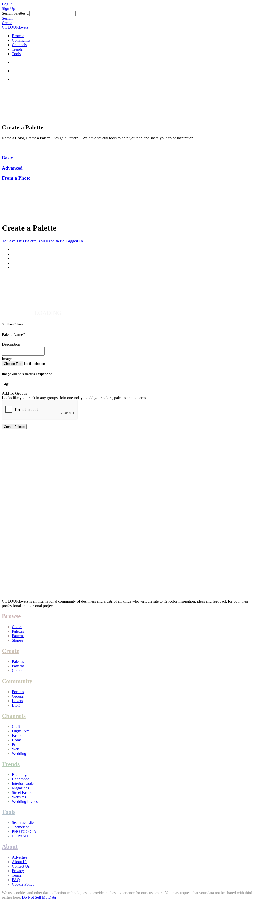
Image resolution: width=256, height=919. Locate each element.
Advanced (12, 168)
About (10, 846)
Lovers (17, 701)
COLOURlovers (15, 27)
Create (7, 23)
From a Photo (16, 178)
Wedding (19, 753)
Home (17, 740)
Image (7, 359)
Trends (17, 49)
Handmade (20, 779)
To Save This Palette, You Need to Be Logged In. (43, 241)
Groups (18, 696)
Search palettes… (16, 13)
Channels (19, 45)
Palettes (18, 631)
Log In (7, 4)
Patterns (18, 636)
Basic (7, 157)
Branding (19, 774)
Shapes (17, 640)
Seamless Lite (23, 822)
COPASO (20, 836)
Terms (17, 875)
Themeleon (21, 827)
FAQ (16, 880)
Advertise (19, 857)
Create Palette (14, 427)
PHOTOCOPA (24, 831)
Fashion (18, 735)
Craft (16, 726)
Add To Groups (14, 393)
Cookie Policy (23, 884)
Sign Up (8, 8)
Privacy (18, 871)
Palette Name (13, 334)
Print (16, 744)
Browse (18, 36)
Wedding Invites (25, 801)
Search (7, 18)
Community (21, 40)
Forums (18, 692)
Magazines (20, 788)
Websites (19, 797)
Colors (17, 627)
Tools (16, 54)
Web (15, 749)
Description (11, 344)
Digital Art (20, 731)
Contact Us (21, 866)
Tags (6, 383)
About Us (20, 862)
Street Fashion (23, 792)
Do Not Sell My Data (39, 897)
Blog (16, 705)
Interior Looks (23, 783)
